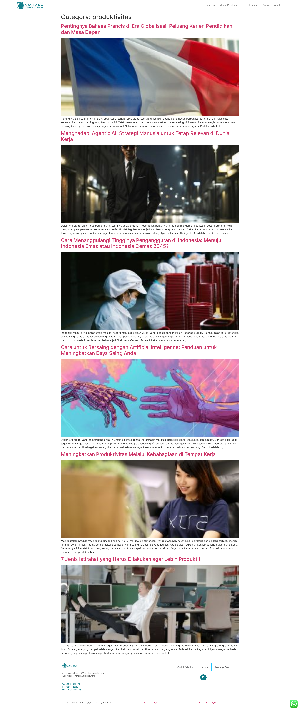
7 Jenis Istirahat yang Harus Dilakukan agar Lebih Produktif (130, 559)
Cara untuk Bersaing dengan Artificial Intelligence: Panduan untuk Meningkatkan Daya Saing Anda (139, 350)
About (266, 5)
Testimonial (251, 5)
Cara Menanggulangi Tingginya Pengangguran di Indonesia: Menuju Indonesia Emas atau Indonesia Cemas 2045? (141, 243)
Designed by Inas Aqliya (150, 703)
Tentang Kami (222, 667)
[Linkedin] (203, 677)
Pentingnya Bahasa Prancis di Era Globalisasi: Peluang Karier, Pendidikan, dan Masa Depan (147, 29)
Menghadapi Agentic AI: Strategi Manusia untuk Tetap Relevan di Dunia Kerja (145, 136)
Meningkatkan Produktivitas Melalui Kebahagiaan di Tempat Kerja (138, 454)
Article (277, 5)
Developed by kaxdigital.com (209, 703)
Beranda (210, 5)
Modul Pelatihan (229, 5)
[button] (230, 5)
